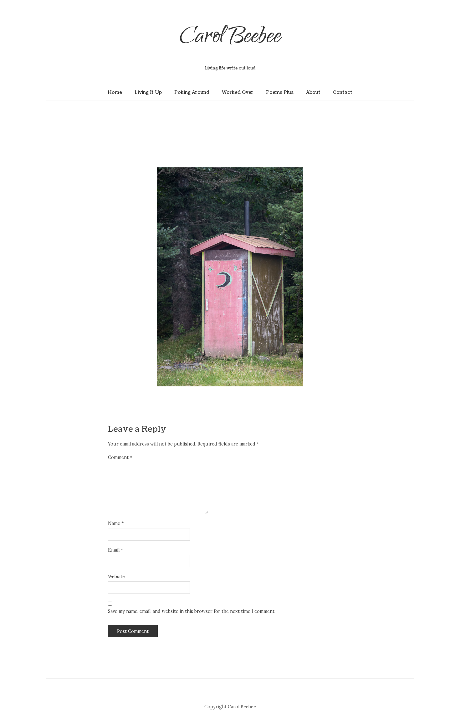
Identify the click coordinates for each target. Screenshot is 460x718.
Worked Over (237, 92)
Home (115, 92)
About (313, 92)
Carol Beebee (230, 38)
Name (116, 523)
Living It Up (148, 92)
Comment (120, 457)
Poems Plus (280, 92)
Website (116, 576)
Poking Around (191, 92)
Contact (342, 92)
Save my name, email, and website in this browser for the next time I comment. (191, 611)
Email (115, 550)
